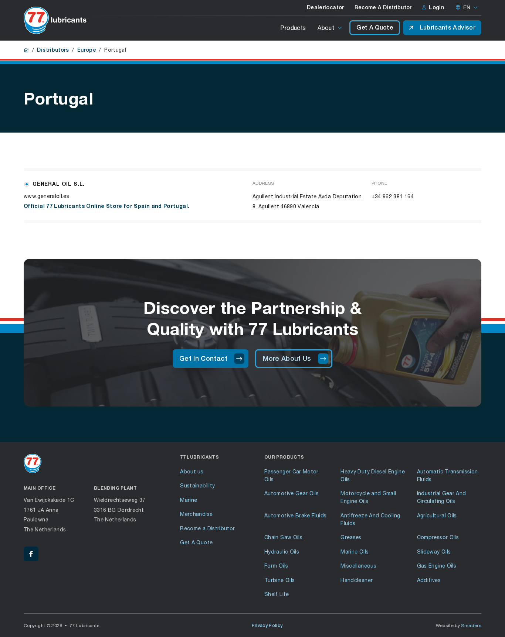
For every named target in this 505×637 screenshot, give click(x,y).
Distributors (53, 50)
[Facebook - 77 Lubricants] (31, 554)
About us (191, 471)
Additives (429, 580)
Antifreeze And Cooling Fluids (370, 519)
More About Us (287, 358)
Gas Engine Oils (436, 565)
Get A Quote (374, 27)
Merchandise (196, 514)
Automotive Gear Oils (291, 493)
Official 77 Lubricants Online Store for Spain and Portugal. (106, 206)
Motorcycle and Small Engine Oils (368, 497)
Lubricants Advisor (447, 27)
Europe (86, 50)
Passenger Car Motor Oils (291, 475)
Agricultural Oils (437, 515)
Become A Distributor (383, 7)
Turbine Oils (279, 580)
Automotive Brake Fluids (295, 515)
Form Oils (276, 565)
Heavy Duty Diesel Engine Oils (372, 475)
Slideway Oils (434, 551)
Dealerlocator (325, 7)
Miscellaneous (358, 565)
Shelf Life (276, 594)
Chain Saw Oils (283, 537)
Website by (459, 625)
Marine (188, 500)
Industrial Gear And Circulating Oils (441, 497)
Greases (351, 537)
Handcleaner (356, 580)
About (326, 27)
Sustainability (197, 485)
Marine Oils (354, 551)
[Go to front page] (55, 20)
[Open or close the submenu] (340, 28)
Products (293, 27)
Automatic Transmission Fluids (447, 475)
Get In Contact (203, 358)
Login (436, 7)
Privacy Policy (267, 625)
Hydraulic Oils (281, 551)
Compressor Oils (438, 537)
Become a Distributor (207, 528)
